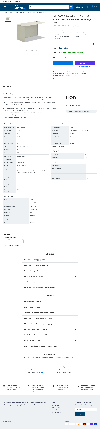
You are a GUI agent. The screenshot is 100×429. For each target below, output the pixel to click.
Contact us (55, 402)
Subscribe (80, 414)
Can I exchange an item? (32, 340)
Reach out (63, 389)
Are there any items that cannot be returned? (39, 312)
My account (80, 7)
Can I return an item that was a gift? (36, 335)
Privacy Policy (55, 410)
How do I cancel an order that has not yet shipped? (41, 346)
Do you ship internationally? (33, 276)
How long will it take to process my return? (38, 318)
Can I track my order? (31, 282)
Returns (33, 12)
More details (57, 38)
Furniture (11, 12)
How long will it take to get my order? (36, 265)
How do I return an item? (32, 307)
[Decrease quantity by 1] (60, 57)
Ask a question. (85, 111)
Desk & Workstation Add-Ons (23, 12)
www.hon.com (33, 206)
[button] (91, 7)
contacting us (40, 372)
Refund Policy (55, 405)
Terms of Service (56, 412)
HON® (54, 25)
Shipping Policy (56, 407)
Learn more (85, 71)
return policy (74, 78)
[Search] (71, 7)
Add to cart (63, 63)
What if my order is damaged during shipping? (39, 287)
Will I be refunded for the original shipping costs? (40, 324)
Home (6, 12)
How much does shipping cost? (34, 260)
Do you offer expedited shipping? (35, 271)
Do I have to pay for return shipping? (36, 329)
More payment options (85, 66)
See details (13, 389)
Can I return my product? (32, 301)
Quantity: (55, 57)
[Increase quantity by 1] (70, 57)
